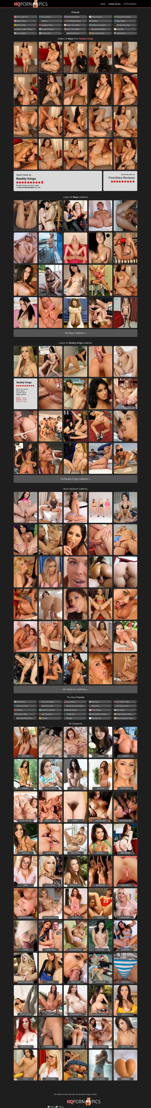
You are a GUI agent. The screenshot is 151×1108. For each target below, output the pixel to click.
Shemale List (96, 718)
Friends (75, 12)
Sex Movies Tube (122, 702)
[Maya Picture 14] (100, 121)
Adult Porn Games (48, 710)
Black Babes (121, 21)
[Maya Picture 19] (100, 154)
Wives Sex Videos (73, 25)
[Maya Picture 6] (25, 89)
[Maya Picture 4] (100, 57)
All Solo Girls (46, 33)
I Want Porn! (120, 33)
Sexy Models (21, 33)
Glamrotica (95, 702)
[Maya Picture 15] (125, 121)
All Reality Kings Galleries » (75, 479)
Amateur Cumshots (98, 25)
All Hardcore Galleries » (75, 689)
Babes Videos (21, 21)
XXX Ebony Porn (122, 706)
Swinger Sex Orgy (123, 25)
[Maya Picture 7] (50, 89)
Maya (70, 38)
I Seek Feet (70, 714)
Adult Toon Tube (47, 706)
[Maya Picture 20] (125, 154)
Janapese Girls (46, 25)
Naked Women (96, 17)
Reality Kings (86, 38)
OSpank (44, 718)
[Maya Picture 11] (25, 121)
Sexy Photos (71, 702)
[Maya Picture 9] (100, 89)
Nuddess (94, 21)
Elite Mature (20, 702)
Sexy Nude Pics (22, 17)
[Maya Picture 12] (50, 121)
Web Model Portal (72, 17)
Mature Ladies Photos (24, 29)
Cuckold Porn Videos (99, 714)
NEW (103, 4)
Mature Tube (21, 25)
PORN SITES (115, 4)
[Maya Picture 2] (50, 57)
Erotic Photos (96, 710)
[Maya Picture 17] (50, 154)
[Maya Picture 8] (75, 89)
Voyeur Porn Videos (123, 17)
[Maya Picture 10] (125, 89)
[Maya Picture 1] (25, 57)
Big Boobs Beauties (98, 29)
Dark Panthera (46, 714)
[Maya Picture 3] (75, 57)
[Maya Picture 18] (75, 154)
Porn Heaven (46, 17)
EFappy (69, 718)
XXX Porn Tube (22, 706)
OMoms (44, 21)
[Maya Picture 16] (25, 154)
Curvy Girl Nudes (47, 702)
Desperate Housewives (74, 706)
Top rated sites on (122, 176)
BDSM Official (71, 710)
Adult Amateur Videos (124, 714)
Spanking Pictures (73, 33)
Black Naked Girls (98, 33)
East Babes (120, 710)
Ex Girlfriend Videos (73, 21)
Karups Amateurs (47, 29)
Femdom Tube (21, 714)
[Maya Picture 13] (75, 121)
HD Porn (19, 710)
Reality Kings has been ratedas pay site (28, 181)
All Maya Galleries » (75, 333)
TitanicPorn (95, 706)
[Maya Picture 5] (125, 57)
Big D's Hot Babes (73, 29)
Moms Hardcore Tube (124, 718)
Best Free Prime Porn (24, 718)
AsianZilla (119, 29)
